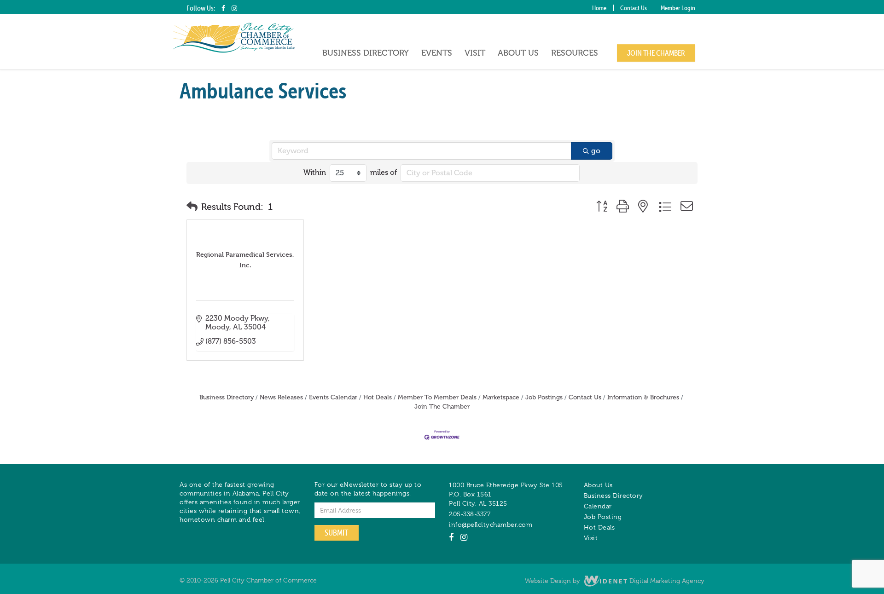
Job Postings (544, 397)
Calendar (598, 506)
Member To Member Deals (437, 397)
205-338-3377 (469, 514)
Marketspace (501, 397)
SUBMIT (337, 532)
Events (436, 53)
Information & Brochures (643, 397)
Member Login (678, 8)
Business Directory (365, 53)
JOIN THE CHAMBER (656, 53)
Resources (574, 53)
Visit (475, 53)
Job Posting (603, 516)
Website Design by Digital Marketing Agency (614, 580)
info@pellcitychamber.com (490, 524)
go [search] (595, 150)
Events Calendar (333, 397)
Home (599, 8)
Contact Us (633, 8)
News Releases (281, 397)
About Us (518, 53)
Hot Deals (377, 397)
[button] (192, 206)
